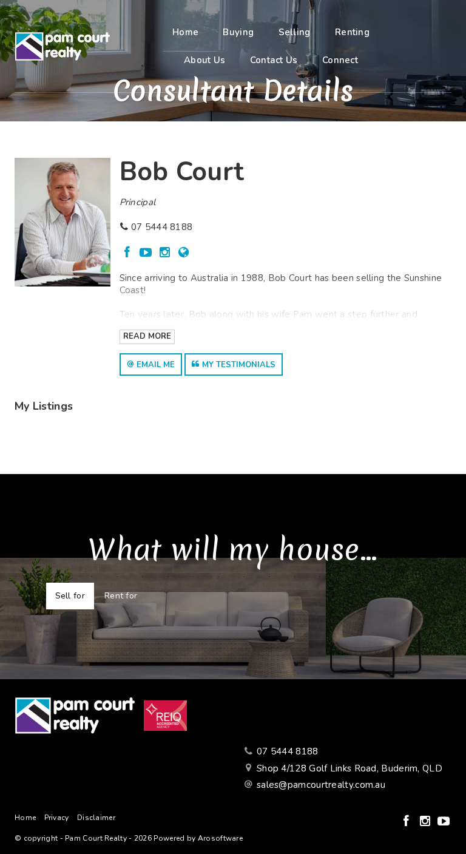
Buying (238, 32)
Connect (340, 60)
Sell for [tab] (70, 596)
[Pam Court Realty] (62, 45)
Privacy (56, 817)
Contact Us (274, 60)
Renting (352, 32)
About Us (204, 60)
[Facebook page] (129, 253)
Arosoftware (220, 838)
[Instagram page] (166, 253)
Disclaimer (96, 817)
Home (185, 32)
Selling (295, 32)
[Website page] (184, 253)
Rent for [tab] (120, 596)
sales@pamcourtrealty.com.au (321, 785)
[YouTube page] (147, 253)
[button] (151, 364)
